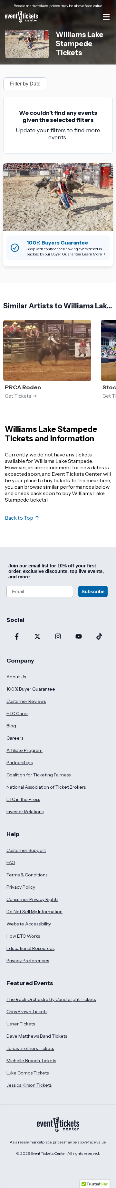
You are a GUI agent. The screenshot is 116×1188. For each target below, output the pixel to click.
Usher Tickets (20, 1024)
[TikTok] (99, 637)
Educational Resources (30, 948)
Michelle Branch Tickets (31, 1060)
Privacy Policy (20, 887)
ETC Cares (17, 713)
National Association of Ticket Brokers (46, 787)
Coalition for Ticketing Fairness (38, 775)
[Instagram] (58, 637)
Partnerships (19, 762)
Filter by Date (25, 83)
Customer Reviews (26, 701)
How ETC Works (23, 936)
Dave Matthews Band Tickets (36, 1036)
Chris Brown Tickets (26, 1011)
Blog (11, 726)
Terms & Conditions (26, 875)
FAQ (10, 862)
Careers (14, 738)
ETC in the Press (23, 799)
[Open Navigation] (106, 16)
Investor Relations (25, 811)
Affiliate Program (24, 750)
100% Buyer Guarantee (30, 689)
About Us (16, 677)
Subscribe (93, 591)
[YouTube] (78, 637)
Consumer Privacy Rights (32, 899)
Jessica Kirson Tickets (29, 1085)
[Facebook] (16, 637)
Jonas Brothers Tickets (30, 1048)
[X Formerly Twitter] (37, 637)
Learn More (92, 254)
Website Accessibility (28, 924)
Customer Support (26, 850)
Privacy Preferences (27, 960)
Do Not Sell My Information (34, 911)
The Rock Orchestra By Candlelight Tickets (51, 999)
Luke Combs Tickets (27, 1073)
